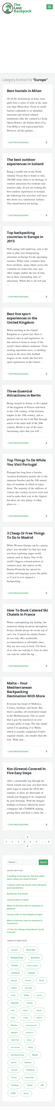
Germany (28, 988)
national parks (31, 1025)
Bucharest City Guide (17, 893)
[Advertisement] (27, 45)
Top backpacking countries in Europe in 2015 (25, 237)
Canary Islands (32, 965)
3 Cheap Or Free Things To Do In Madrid (26, 535)
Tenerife (14, 1070)
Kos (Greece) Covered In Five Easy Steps (26, 770)
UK (42, 1085)
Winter (26, 1093)
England (31, 973)
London (25, 1018)
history (40, 995)
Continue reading (18, 142)
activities (14, 950)
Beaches (35, 957)
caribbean (15, 973)
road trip (15, 1040)
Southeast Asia (17, 1055)
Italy (13, 1017)
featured (14, 980)
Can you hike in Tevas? (18, 899)
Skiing (30, 1047)
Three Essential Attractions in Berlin (24, 393)
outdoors (30, 1032)
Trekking (14, 1085)
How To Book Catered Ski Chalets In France (27, 612)
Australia (30, 949)
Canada (14, 965)
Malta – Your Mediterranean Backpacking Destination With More (26, 689)
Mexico (14, 1025)
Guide (13, 995)
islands (39, 1010)
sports (13, 1062)
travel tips (29, 1077)
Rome (29, 1040)
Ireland (25, 1010)
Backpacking (17, 957)
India (13, 1010)
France (14, 988)
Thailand (30, 1070)
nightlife (14, 1032)
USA (13, 1093)
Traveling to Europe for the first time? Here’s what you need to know (26, 877)
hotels (30, 1003)
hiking (26, 995)
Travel (14, 1077)
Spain (35, 1054)
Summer (27, 1062)
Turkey (30, 1085)
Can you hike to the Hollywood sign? (25, 914)
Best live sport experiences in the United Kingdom (22, 318)
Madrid (39, 1018)
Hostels (15, 1003)
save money (15, 1047)
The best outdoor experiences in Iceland (25, 161)
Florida (28, 980)
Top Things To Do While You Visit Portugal (26, 462)
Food (41, 980)
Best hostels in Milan (24, 90)
